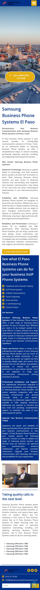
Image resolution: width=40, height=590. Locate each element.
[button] (34, 3)
